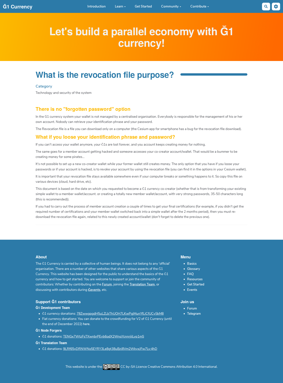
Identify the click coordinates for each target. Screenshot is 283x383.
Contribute (198, 6)
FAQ (190, 274)
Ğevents (94, 290)
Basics (192, 263)
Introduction (96, 6)
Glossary (193, 269)
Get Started (143, 6)
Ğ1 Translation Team (51, 342)
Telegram (194, 313)
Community (170, 6)
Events (192, 290)
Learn (119, 6)
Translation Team (142, 284)
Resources (195, 279)
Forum (107, 284)
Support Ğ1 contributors (58, 301)
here (86, 324)
